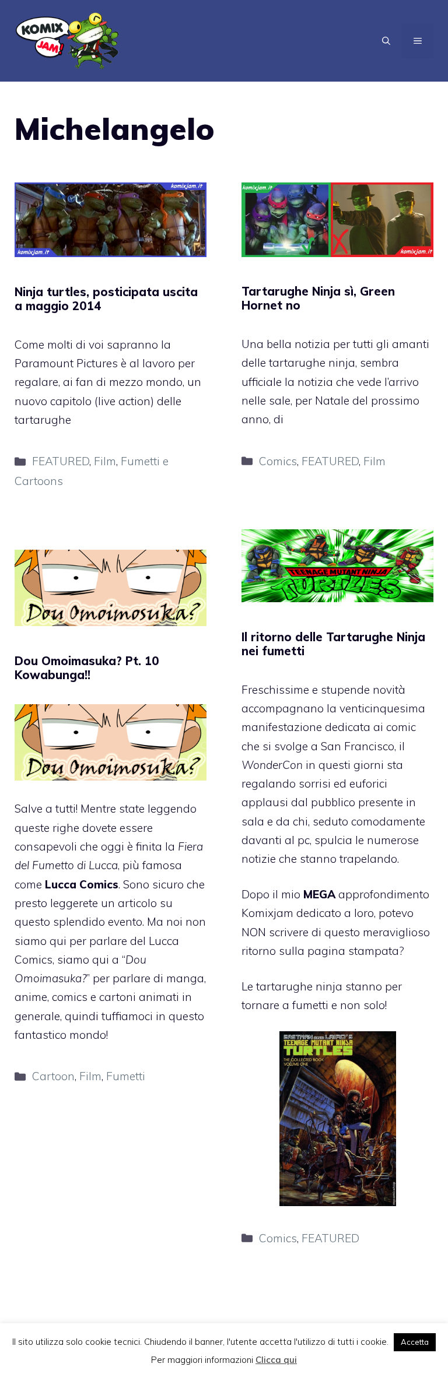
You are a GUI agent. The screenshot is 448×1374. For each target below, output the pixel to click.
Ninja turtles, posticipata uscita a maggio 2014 (106, 298)
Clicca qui (276, 1359)
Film (105, 461)
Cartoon (53, 1076)
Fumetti (125, 1076)
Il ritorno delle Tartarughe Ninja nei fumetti (333, 644)
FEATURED (60, 461)
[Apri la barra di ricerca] (386, 40)
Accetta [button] (415, 1342)
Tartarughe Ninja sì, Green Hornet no (318, 298)
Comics (278, 461)
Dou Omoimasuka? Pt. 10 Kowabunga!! (87, 667)
